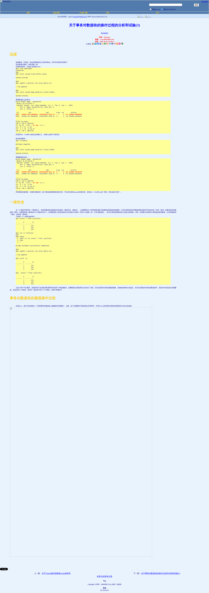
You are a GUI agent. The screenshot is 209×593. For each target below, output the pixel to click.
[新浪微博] (93, 44)
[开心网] (103, 44)
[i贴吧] (100, 44)
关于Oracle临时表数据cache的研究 (56, 573)
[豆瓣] (105, 44)
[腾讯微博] (95, 44)
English (205, 1)
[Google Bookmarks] (122, 44)
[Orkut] (120, 44)
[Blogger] (117, 44)
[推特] (110, 44)
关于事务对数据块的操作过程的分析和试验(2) (160, 573)
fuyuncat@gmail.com (80, 17)
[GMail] (115, 44)
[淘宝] (107, 44)
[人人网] (98, 44)
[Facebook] (112, 44)
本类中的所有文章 (104, 576)
